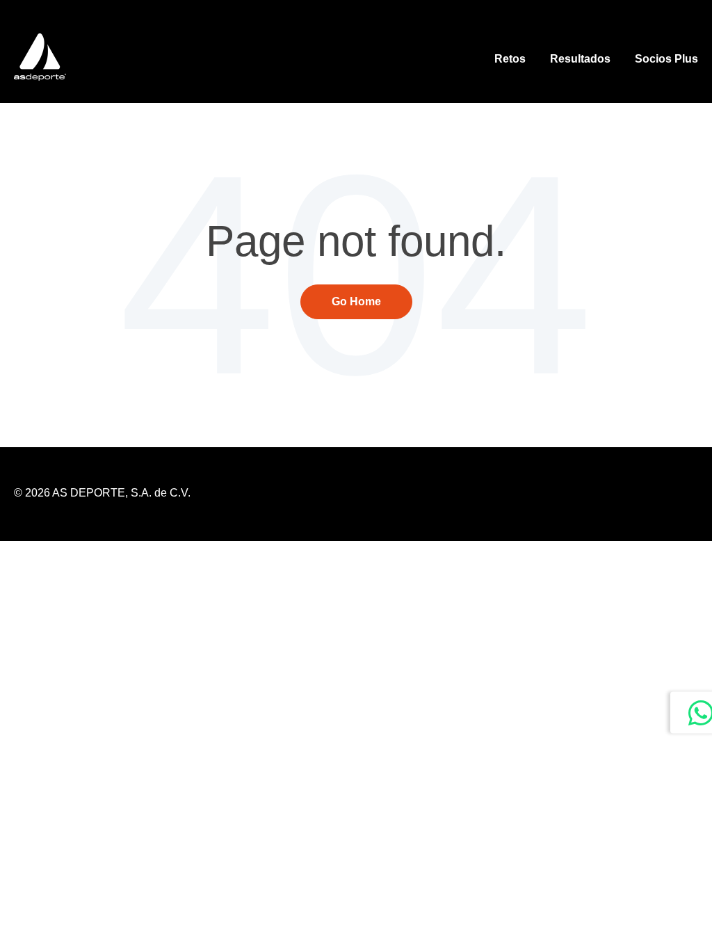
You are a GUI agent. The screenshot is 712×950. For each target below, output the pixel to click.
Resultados (580, 59)
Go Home (356, 301)
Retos (510, 59)
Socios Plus (666, 59)
